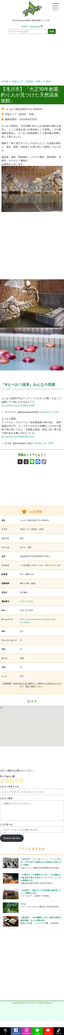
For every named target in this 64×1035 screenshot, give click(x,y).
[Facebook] (16, 1029)
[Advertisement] (32, 247)
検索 (51, 31)
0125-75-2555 (26, 601)
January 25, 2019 (43, 443)
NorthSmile (31, 1003)
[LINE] (37, 1029)
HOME (5, 81)
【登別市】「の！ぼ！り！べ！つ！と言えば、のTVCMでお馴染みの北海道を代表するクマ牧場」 (41, 862)
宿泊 (48, 81)
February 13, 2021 (49, 412)
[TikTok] (58, 1029)
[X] (20, 462)
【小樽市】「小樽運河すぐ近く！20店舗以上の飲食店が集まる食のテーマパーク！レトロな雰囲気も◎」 (41, 878)
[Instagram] (26, 1029)
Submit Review (11, 838)
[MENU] (55, 6)
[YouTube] (48, 1029)
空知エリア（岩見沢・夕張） (27, 81)
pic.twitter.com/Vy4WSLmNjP (18, 405)
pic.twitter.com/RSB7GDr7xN (17, 436)
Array (23, 904)
